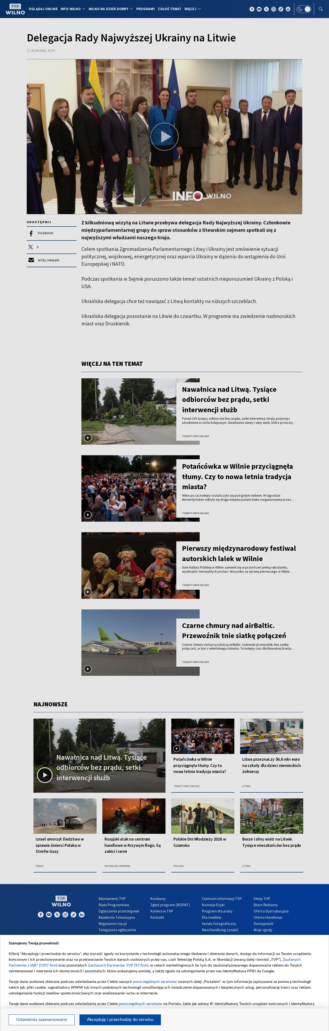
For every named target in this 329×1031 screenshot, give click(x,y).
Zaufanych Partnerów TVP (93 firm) (118, 965)
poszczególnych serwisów (155, 982)
